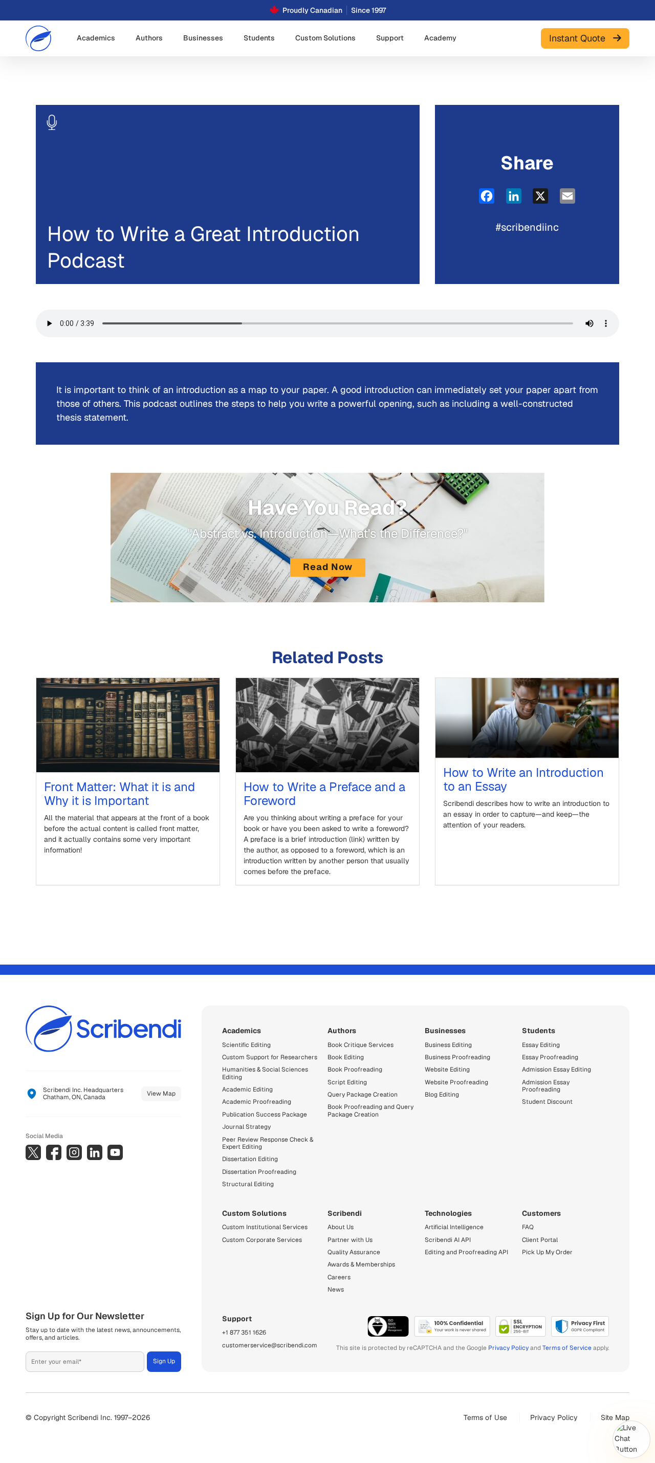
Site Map (615, 1417)
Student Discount (547, 1102)
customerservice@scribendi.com (269, 1345)
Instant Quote (581, 38)
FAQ (528, 1227)
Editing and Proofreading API (466, 1252)
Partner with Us (350, 1240)
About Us (341, 1227)
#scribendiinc (527, 227)
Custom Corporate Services (262, 1240)
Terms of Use (485, 1417)
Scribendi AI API (448, 1240)
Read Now (328, 567)
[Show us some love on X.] (33, 1152)
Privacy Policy (508, 1348)
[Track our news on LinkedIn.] (94, 1152)
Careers (339, 1277)
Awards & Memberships (361, 1264)
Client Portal (540, 1240)
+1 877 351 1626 (244, 1332)
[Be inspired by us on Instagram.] (74, 1152)
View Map (161, 1093)
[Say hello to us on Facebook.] (53, 1152)
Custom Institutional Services (265, 1227)
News (336, 1289)
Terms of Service (567, 1348)
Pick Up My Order (547, 1252)
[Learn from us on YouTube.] (115, 1152)
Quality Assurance (354, 1252)
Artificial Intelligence (454, 1227)
